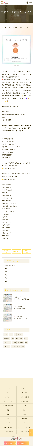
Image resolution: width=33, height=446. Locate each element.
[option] (16, 49)
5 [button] (17, 65)
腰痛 (6, 281)
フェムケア (20, 342)
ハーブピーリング (16, 346)
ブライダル (7, 346)
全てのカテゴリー (10, 265)
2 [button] (14, 65)
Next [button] (29, 50)
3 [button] (15, 65)
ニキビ (5, 335)
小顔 (6, 268)
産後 (6, 278)
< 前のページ (6, 251)
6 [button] (18, 65)
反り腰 (14, 342)
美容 (23, 346)
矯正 (21, 338)
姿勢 (17, 338)
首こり (25, 338)
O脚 (26, 342)
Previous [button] (3, 50)
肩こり (7, 275)
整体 (13, 338)
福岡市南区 (7, 338)
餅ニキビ (20, 335)
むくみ (11, 335)
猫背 (6, 272)
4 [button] (16, 65)
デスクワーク (7, 342)
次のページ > (26, 251)
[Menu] (31, 2)
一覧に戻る (16, 251)
